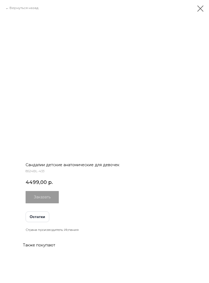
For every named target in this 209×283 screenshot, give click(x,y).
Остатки (37, 217)
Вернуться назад (24, 8)
